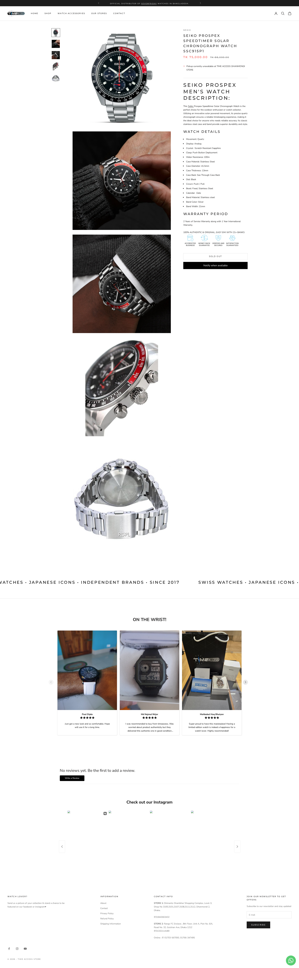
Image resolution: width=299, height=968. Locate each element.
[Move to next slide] (246, 682)
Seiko (187, 30)
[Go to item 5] (55, 78)
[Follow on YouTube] (25, 948)
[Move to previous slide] (52, 682)
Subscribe (258, 925)
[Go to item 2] (55, 43)
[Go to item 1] (55, 32)
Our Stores (99, 13)
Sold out (215, 256)
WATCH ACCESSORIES (71, 13)
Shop (48, 13)
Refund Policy (107, 918)
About (103, 903)
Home (34, 13)
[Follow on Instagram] (17, 948)
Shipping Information (110, 923)
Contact (119, 13)
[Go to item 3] (55, 55)
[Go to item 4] (55, 66)
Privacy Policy (107, 913)
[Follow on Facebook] (9, 948)
